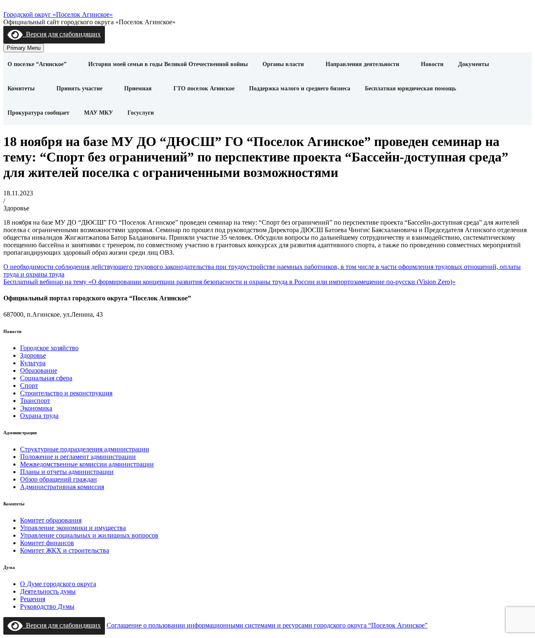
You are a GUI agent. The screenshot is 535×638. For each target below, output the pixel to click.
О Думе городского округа (58, 583)
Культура (33, 362)
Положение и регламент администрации (78, 456)
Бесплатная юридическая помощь (410, 88)
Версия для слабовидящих (62, 34)
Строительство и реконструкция (66, 393)
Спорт (29, 385)
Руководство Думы (47, 606)
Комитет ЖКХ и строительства (64, 550)
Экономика (36, 408)
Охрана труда (39, 415)
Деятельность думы (48, 591)
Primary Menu (24, 48)
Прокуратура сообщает (38, 113)
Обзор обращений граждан (58, 479)
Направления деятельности (362, 64)
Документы (473, 64)
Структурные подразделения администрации (84, 449)
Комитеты (21, 88)
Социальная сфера (46, 378)
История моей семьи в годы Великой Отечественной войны (168, 64)
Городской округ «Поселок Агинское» (58, 14)
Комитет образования (51, 520)
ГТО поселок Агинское (203, 88)
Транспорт (35, 400)
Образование (38, 370)
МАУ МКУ (98, 113)
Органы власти (283, 64)
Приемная (138, 88)
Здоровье (33, 355)
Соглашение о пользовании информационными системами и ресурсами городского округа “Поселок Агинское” (267, 625)
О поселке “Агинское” (37, 64)
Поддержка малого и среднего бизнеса (299, 88)
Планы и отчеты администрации (67, 471)
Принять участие (79, 88)
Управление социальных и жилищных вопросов (89, 535)
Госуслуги (140, 113)
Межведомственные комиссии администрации (87, 464)
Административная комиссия (62, 486)
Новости (432, 64)
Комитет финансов (47, 542)
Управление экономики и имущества (73, 527)
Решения (32, 598)
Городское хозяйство (49, 347)
